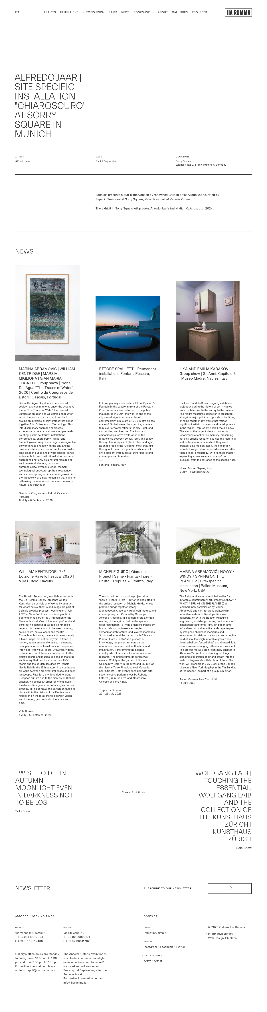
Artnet (158, 961)
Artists (50, 12)
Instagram (150, 947)
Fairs (113, 12)
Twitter (180, 947)
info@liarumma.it (155, 933)
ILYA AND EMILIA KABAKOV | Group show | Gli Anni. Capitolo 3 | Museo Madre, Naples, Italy (207, 374)
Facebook (166, 947)
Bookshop (142, 12)
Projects (199, 12)
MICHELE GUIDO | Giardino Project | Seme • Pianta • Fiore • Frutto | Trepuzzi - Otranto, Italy (126, 576)
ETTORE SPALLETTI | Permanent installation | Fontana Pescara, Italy (127, 374)
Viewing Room (94, 12)
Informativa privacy (220, 933)
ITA (17, 12)
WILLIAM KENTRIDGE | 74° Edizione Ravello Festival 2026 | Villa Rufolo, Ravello (46, 576)
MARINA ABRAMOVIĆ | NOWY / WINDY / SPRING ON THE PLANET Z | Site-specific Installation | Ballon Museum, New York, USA (206, 581)
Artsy (147, 961)
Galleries (180, 12)
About (163, 12)
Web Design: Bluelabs (222, 938)
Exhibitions (69, 12)
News (125, 12)
